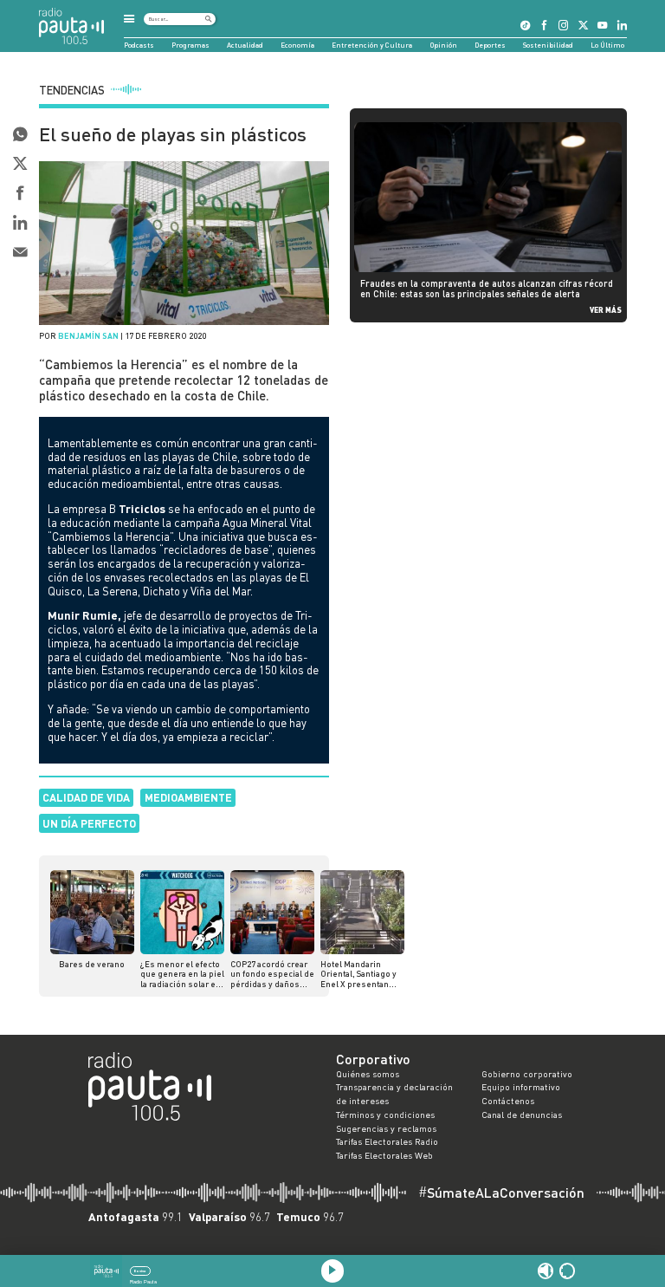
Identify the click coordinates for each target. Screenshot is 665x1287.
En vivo (139, 1271)
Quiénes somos (367, 1074)
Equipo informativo (520, 1087)
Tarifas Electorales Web (384, 1155)
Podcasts (139, 45)
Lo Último (607, 45)
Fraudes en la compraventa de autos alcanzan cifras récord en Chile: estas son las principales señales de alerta (486, 288)
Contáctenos (507, 1100)
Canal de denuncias (521, 1114)
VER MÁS (606, 310)
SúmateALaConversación (501, 1192)
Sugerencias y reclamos (386, 1128)
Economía (297, 45)
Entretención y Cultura (372, 45)
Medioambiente (188, 797)
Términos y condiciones (385, 1114)
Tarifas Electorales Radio (387, 1141)
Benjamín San (88, 336)
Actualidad (245, 45)
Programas (190, 45)
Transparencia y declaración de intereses (394, 1094)
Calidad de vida (86, 797)
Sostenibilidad (548, 45)
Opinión (443, 45)
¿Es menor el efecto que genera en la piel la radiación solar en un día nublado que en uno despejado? (182, 974)
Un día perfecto (89, 823)
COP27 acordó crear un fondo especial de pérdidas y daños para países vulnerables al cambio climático (272, 974)
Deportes (490, 45)
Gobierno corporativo (526, 1074)
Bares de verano (92, 964)
